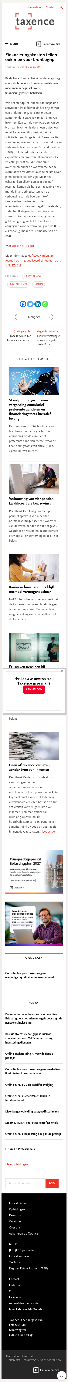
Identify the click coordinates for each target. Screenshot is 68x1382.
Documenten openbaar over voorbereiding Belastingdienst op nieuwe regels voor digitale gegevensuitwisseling (33, 1019)
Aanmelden (34, 689)
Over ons (15, 1227)
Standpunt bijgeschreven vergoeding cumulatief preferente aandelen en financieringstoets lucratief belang (30, 410)
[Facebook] (23, 304)
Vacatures (15, 1221)
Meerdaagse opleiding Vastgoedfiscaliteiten (32, 1111)
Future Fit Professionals (20, 1149)
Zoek (54, 1183)
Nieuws (39, 284)
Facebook (15, 1297)
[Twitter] (30, 304)
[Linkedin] (37, 304)
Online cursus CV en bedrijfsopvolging (29, 1085)
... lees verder (47, 831)
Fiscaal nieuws (32, 276)
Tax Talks (14, 1262)
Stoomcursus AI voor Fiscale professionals (31, 1122)
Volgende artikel (46, 332)
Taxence (34, 21)
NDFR (13, 1244)
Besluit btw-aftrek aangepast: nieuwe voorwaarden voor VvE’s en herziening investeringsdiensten (29, 1038)
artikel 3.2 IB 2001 (23, 246)
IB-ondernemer (18, 284)
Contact (51, 7)
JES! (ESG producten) (23, 1250)
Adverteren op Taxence (23, 1233)
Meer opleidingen (16, 1164)
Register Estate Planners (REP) (28, 1268)
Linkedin (14, 1285)
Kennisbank (16, 1215)
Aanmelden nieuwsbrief (24, 1303)
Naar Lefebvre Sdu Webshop (27, 1309)
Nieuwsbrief (34, 7)
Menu (14, 44)
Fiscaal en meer (19, 1256)
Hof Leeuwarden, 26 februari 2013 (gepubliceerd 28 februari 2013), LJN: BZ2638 (34, 260)
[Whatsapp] (45, 304)
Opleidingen (17, 1209)
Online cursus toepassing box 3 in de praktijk (33, 1134)
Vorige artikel (24, 332)
